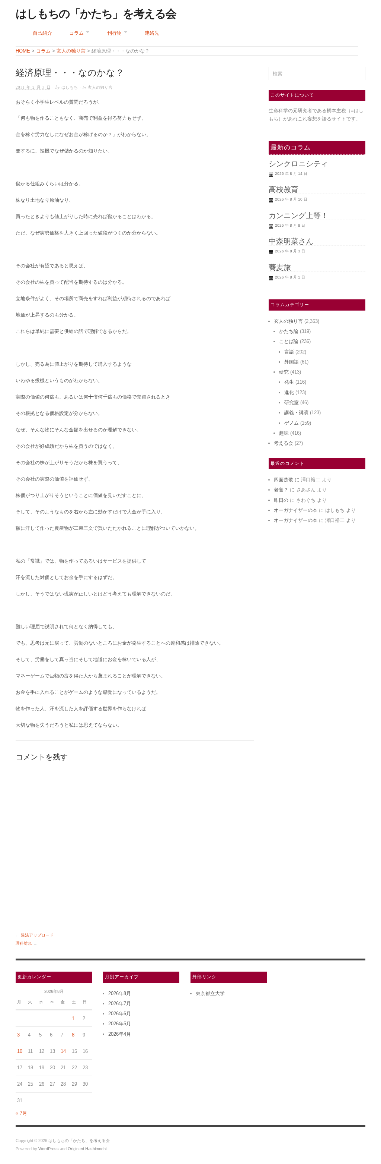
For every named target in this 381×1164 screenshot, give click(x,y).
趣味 (284, 433)
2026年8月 (119, 993)
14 (63, 1051)
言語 (289, 352)
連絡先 (152, 33)
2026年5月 (119, 1023)
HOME (23, 51)
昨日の (281, 500)
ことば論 (288, 341)
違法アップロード (37, 935)
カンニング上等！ (298, 215)
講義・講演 (296, 412)
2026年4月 (119, 1034)
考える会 (283, 443)
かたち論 (288, 331)
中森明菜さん (291, 241)
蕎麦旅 (280, 267)
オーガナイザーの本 (295, 510)
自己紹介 (42, 33)
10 (19, 1051)
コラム (76, 33)
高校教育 (283, 189)
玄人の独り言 (100, 87)
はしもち (69, 87)
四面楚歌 (283, 479)
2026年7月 (119, 1003)
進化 (289, 392)
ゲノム (291, 423)
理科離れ (24, 943)
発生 (289, 382)
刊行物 (114, 33)
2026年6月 (119, 1013)
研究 (284, 372)
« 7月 (21, 1113)
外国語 (291, 362)
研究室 (291, 402)
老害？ (281, 490)
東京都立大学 (210, 993)
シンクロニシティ (298, 164)
